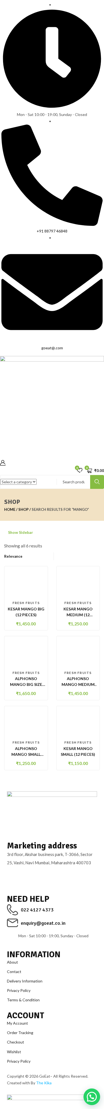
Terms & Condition (23, 999)
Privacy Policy (19, 990)
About (12, 962)
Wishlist (14, 1051)
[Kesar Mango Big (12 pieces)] (26, 582)
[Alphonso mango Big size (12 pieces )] (26, 652)
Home (9, 509)
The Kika (44, 1082)
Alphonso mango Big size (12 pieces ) (26, 684)
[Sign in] (3, 463)
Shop (23, 509)
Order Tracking (20, 1032)
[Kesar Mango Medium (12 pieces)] (78, 582)
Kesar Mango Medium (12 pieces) (78, 615)
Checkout (15, 1042)
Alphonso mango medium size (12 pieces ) (78, 684)
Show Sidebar (20, 532)
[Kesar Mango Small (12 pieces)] (78, 722)
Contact (14, 971)
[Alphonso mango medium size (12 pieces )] (78, 652)
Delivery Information (24, 981)
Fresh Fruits (26, 603)
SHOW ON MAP (22, 875)
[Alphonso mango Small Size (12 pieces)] (26, 722)
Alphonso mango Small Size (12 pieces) (26, 754)
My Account (17, 1023)
